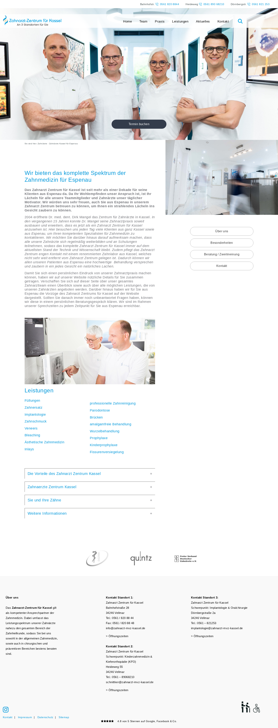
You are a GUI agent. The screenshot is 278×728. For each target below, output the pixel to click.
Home (127, 21)
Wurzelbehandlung (104, 431)
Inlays (29, 449)
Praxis (160, 21)
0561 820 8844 (169, 4)
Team (143, 21)
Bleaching (32, 435)
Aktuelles (203, 21)
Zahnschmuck (36, 421)
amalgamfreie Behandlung (110, 424)
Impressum (25, 717)
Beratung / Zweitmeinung (221, 254)
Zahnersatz (33, 407)
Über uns (221, 231)
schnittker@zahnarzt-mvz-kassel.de (129, 682)
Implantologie (35, 414)
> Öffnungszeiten (117, 636)
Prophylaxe (99, 438)
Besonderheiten (221, 242)
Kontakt (223, 21)
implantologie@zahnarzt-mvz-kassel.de (217, 628)
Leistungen (180, 21)
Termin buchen (139, 124)
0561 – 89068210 (123, 677)
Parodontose (100, 410)
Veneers (31, 428)
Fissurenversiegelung (107, 452)
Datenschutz (45, 717)
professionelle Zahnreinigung (113, 403)
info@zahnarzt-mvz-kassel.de (125, 628)
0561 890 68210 (213, 4)
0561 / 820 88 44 (123, 618)
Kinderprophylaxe (103, 445)
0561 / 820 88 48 (123, 623)
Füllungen (32, 400)
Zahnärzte (42, 144)
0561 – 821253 (206, 623)
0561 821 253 (260, 4)
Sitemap (64, 717)
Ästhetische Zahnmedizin (44, 442)
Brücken (96, 417)
